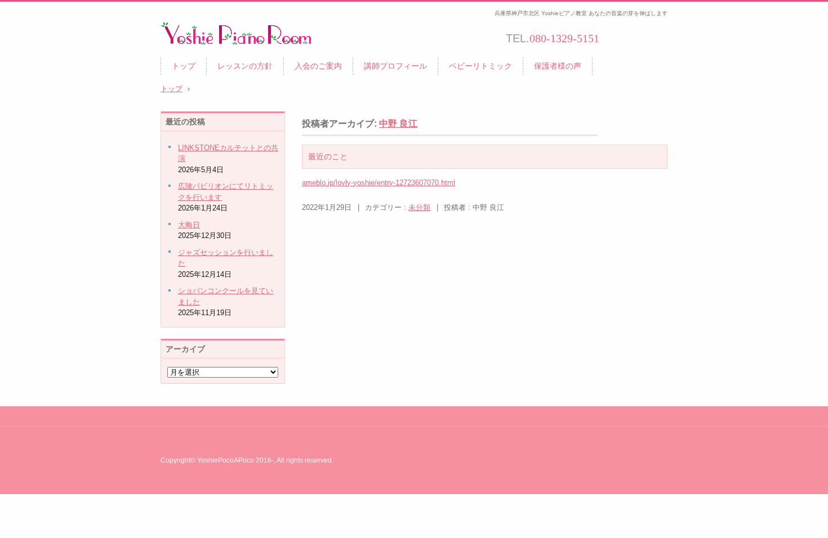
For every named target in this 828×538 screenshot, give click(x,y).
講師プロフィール (395, 65)
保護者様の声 (557, 65)
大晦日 (189, 225)
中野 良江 (398, 123)
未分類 (419, 207)
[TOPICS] (646, 39)
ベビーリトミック (480, 65)
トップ (183, 65)
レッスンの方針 (245, 65)
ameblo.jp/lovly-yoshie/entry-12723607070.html (378, 182)
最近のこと (328, 156)
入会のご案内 (318, 65)
